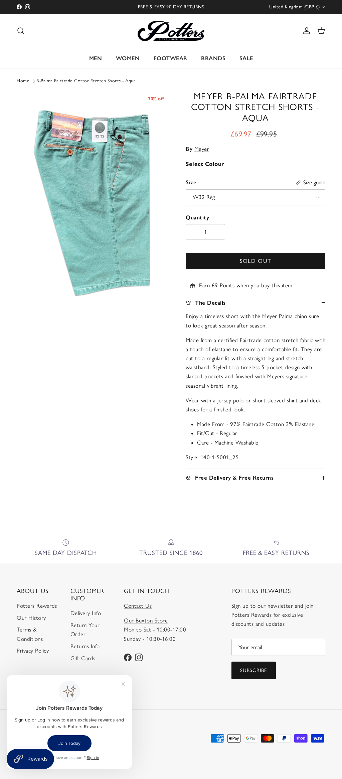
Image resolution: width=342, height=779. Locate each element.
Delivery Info (85, 613)
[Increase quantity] (219, 231)
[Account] (305, 31)
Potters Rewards (37, 605)
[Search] (21, 31)
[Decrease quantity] (192, 231)
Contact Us (138, 605)
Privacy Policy (33, 650)
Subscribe (254, 670)
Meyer (201, 148)
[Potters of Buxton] (171, 31)
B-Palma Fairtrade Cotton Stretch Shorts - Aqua (86, 81)
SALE (246, 58)
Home (23, 81)
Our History (31, 617)
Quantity (197, 217)
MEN (95, 58)
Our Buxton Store (146, 620)
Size (191, 182)
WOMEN (128, 58)
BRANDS (213, 58)
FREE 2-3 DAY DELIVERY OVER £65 (171, 9)
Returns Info (85, 646)
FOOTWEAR (170, 58)
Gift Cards (83, 658)
